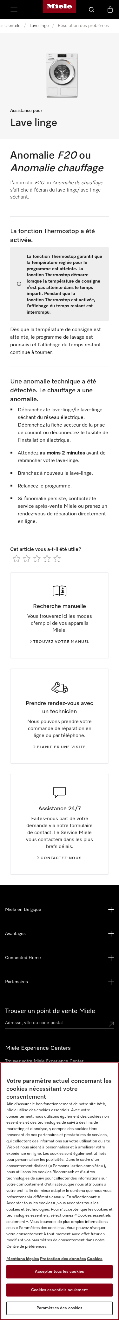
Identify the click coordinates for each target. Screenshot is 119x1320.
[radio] (16, 558)
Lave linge (39, 25)
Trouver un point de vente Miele (50, 1011)
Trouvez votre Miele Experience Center (44, 1061)
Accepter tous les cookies (59, 1272)
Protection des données (63, 1259)
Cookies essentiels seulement (59, 1290)
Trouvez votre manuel (61, 642)
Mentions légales (22, 1259)
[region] (59, 1191)
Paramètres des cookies (59, 1308)
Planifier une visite (61, 747)
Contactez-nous (61, 858)
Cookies (94, 1259)
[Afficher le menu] (14, 9)
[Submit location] (111, 1024)
